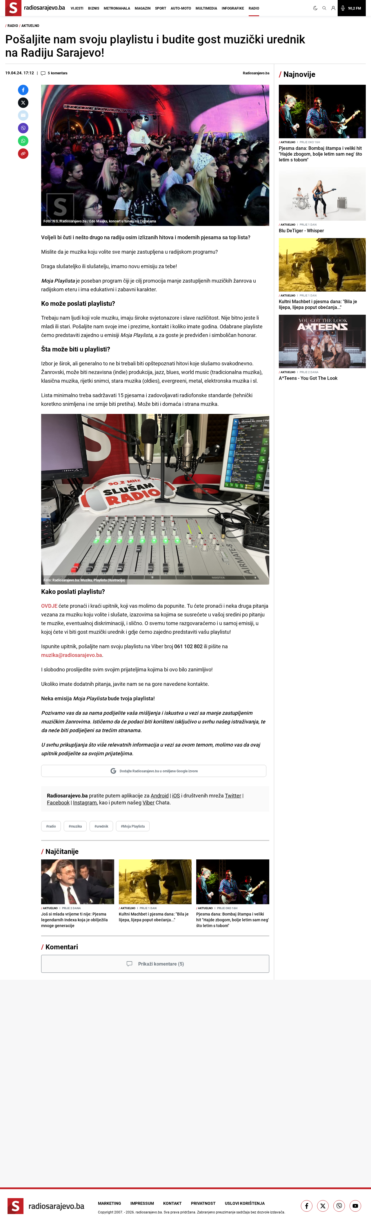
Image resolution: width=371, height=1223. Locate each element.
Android (160, 795)
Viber (148, 802)
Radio (254, 8)
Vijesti (77, 8)
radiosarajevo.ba (149, 1212)
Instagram (85, 802)
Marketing (109, 1203)
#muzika (75, 826)
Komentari (62, 946)
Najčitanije (62, 851)
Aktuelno (30, 25)
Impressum (142, 1203)
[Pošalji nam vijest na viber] (339, 1206)
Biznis (93, 8)
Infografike (233, 8)
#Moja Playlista (133, 826)
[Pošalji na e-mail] (23, 115)
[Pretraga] (324, 8)
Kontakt (172, 1203)
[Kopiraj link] (23, 153)
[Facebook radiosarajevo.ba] (306, 1206)
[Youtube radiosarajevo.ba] (355, 1206)
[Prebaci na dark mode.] (316, 8)
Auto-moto (181, 8)
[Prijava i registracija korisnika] (333, 8)
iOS (176, 795)
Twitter (233, 795)
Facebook (58, 802)
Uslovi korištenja (245, 1203)
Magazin (142, 8)
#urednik (101, 826)
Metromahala (117, 8)
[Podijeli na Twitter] (23, 102)
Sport (160, 8)
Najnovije (299, 74)
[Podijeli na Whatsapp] (23, 141)
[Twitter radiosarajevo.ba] (323, 1206)
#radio (51, 826)
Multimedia (206, 8)
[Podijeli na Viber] (23, 128)
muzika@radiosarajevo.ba (71, 654)
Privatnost (203, 1203)
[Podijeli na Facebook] (23, 90)
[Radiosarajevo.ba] (46, 1206)
